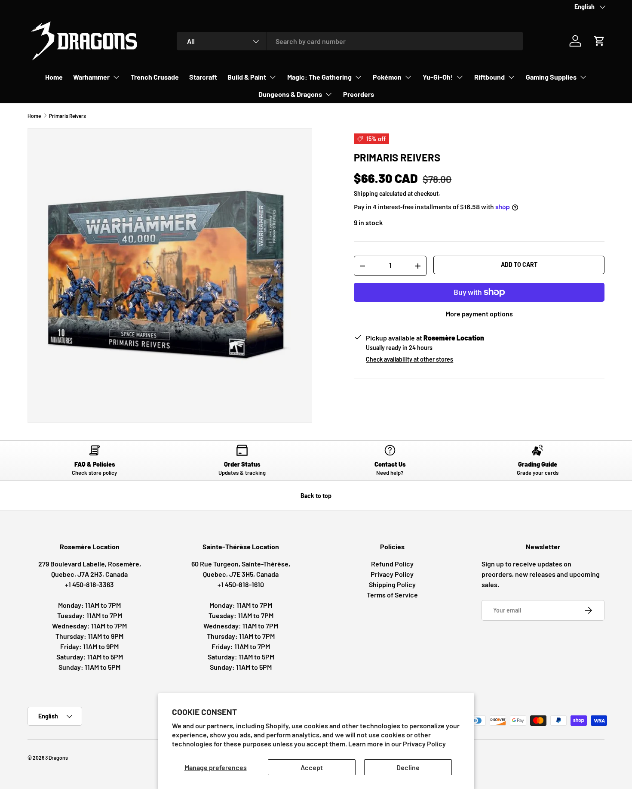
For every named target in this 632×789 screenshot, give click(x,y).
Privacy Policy (424, 743)
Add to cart (519, 264)
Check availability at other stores (409, 359)
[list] (170, 275)
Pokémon (387, 77)
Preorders (358, 94)
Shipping (366, 193)
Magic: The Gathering (319, 77)
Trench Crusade (155, 77)
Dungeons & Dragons (290, 94)
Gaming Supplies (551, 77)
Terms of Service (392, 595)
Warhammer (91, 77)
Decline (408, 767)
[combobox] (350, 41)
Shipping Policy (392, 584)
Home (54, 77)
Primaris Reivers (67, 115)
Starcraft (203, 77)
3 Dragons (56, 758)
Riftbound (489, 77)
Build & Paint (246, 77)
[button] (599, 40)
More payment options (479, 313)
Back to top (316, 495)
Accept (312, 767)
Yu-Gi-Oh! (438, 77)
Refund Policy (392, 564)
